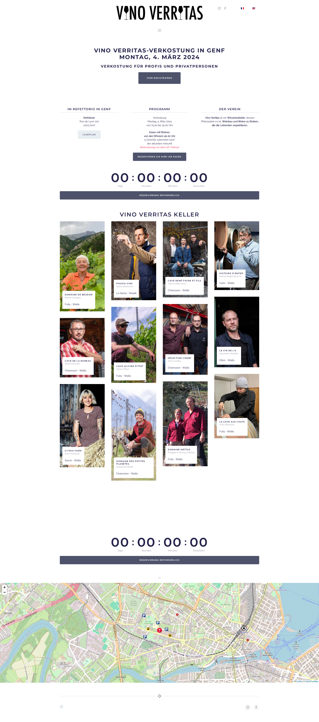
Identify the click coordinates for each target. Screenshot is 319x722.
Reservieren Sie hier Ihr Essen (159, 156)
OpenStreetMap (311, 681)
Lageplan (89, 134)
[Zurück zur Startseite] (159, 12)
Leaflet (299, 681)
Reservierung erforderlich (159, 195)
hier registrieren (159, 78)
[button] (159, 30)
